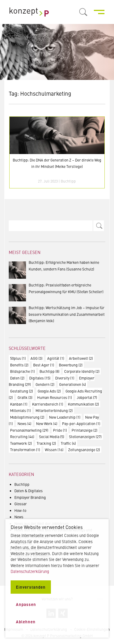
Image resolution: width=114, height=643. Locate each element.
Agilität (55, 358)
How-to (20, 510)
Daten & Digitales (28, 490)
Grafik (24, 397)
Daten (17, 378)
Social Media (51, 436)
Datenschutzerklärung (30, 571)
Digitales (39, 378)
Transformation (25, 449)
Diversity (64, 378)
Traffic (68, 443)
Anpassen (26, 604)
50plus (18, 358)
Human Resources (54, 397)
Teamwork (21, 443)
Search (98, 225)
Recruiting (22, 436)
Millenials (20, 410)
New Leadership (64, 417)
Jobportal (87, 397)
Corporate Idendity (81, 371)
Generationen (72, 384)
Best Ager (43, 364)
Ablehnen (26, 621)
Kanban (18, 404)
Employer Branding (30, 497)
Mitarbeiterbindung (54, 410)
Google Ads (49, 391)
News (24, 423)
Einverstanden (31, 587)
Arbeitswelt (81, 358)
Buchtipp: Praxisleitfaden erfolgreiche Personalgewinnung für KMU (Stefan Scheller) (66, 288)
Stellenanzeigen (85, 436)
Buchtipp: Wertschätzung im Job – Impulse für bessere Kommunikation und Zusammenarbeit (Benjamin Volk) (67, 314)
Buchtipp (68, 181)
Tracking (46, 443)
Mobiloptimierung (27, 417)
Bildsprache (22, 371)
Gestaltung (21, 391)
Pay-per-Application (81, 423)
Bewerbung (70, 364)
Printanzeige (84, 430)
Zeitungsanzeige (84, 449)
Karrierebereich (47, 404)
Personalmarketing (29, 430)
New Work (46, 423)
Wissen (54, 449)
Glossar (20, 503)
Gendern (45, 384)
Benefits (19, 364)
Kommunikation (83, 404)
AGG (36, 358)
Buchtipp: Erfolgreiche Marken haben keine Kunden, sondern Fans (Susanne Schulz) (64, 266)
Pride (60, 430)
